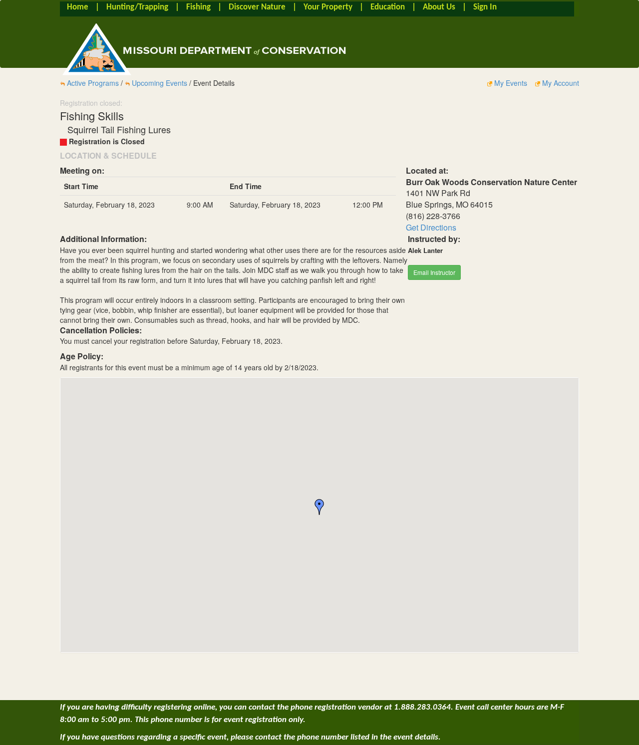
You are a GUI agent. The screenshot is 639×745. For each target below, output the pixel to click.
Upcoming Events (159, 83)
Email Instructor (434, 272)
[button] (319, 507)
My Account (559, 83)
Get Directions (431, 227)
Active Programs (93, 83)
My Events (510, 83)
